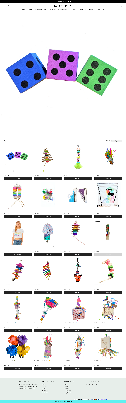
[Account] (117, 6)
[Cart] (121, 6)
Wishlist (44, 388)
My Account (45, 390)
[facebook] (86, 384)
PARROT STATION (25, 399)
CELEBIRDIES (82, 9)
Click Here (32, 388)
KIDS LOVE (92, 9)
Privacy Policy (67, 392)
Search (7, 6)
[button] (63, 401)
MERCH (52, 9)
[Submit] (4, 5)
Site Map (66, 394)
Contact (44, 386)
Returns (66, 386)
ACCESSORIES (62, 9)
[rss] (89, 384)
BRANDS (100, 9)
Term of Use (67, 390)
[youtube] (96, 384)
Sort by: (107, 141)
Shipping (66, 388)
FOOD (24, 9)
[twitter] (92, 384)
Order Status (45, 392)
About (65, 384)
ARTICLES (73, 9)
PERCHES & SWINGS (41, 9)
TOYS (30, 9)
